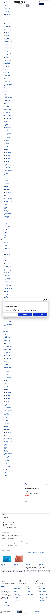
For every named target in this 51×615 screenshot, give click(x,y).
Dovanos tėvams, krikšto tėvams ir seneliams (8, 167)
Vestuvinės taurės (7, 75)
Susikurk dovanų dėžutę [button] (7, 198)
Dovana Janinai (7, 2)
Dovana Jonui (6, 4)
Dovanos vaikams (8, 170)
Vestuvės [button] (4, 67)
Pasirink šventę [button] (6, 91)
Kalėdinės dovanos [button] (7, 127)
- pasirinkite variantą (6, 571)
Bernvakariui (6, 90)
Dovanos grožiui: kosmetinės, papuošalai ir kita (7, 216)
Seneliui (6, 195)
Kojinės (5, 229)
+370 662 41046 (7, 598)
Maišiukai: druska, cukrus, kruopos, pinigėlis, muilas (8, 41)
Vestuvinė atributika (8, 84)
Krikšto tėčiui (7, 197)
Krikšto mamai (8, 189)
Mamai (6, 186)
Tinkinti (25, 314)
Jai (5, 176)
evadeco (2, 586)
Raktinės (5, 207)
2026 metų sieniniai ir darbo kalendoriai (8, 142)
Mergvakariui (6, 88)
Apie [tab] (40, 302)
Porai (6, 179)
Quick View (3, 564)
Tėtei (6, 194)
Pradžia (26, 484)
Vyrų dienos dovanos (8, 93)
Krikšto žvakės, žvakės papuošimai (38, 484)
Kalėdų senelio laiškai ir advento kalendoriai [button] (8, 130)
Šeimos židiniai (7, 70)
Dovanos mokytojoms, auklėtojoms (7, 163)
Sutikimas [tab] (10, 302)
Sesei (6, 103)
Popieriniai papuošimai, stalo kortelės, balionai (8, 59)
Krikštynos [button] (5, 7)
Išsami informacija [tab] (25, 302)
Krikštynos (30, 484)
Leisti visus (40, 314)
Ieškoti (41, 3)
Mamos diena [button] (6, 183)
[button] (6, 239)
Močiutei (7, 188)
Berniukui (7, 23)
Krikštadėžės (7, 38)
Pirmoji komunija (7, 63)
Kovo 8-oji (6, 180)
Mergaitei (7, 22)
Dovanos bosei (8, 116)
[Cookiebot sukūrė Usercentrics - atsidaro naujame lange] (42, 300)
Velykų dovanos (7, 182)
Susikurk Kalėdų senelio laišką (9, 138)
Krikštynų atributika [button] (7, 30)
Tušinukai (6, 208)
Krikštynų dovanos (7, 26)
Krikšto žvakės (8, 14)
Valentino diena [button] (7, 174)
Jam (6, 177)
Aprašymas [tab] (3, 514)
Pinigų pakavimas (6, 237)
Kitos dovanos (6, 210)
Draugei (6, 105)
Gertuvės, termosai (7, 205)
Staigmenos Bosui (8, 118)
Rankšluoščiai (6, 225)
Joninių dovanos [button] (6, 1)
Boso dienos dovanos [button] (8, 115)
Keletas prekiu (6, 5)
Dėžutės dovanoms (7, 219)
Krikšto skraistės (8, 24)
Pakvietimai (6, 69)
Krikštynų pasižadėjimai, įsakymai (8, 53)
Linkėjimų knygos (7, 62)
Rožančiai (7, 44)
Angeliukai (7, 56)
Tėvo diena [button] (6, 191)
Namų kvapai (6, 220)
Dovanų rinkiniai (8, 125)
